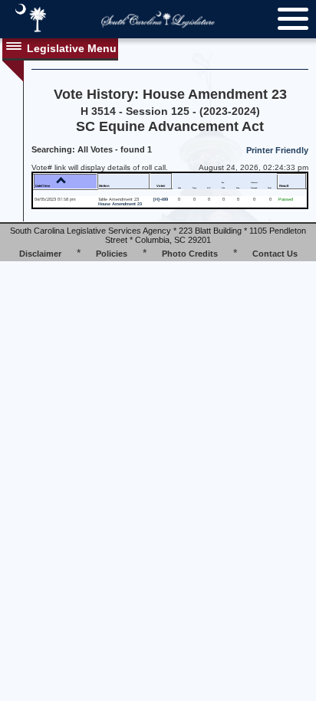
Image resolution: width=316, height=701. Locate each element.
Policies (111, 253)
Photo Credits (190, 253)
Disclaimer (40, 253)
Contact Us (275, 253)
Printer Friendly (277, 150)
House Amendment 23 (120, 203)
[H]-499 (160, 199)
